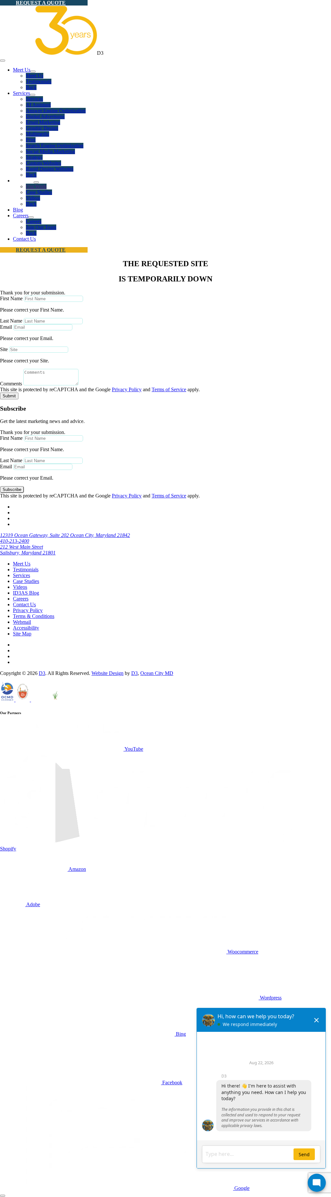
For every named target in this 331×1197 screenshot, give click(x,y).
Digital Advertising (45, 116)
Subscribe (12, 489)
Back (31, 87)
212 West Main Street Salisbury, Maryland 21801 (28, 549)
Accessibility (26, 628)
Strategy (34, 157)
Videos (33, 198)
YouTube (133, 749)
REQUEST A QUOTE (41, 3)
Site (4, 349)
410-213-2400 (14, 541)
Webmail (22, 622)
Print (31, 139)
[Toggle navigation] (2, 61)
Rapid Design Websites (49, 169)
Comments (11, 383)
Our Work (36, 186)
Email (6, 327)
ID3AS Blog (26, 593)
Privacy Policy (127, 389)
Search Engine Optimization (54, 145)
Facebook (171, 1082)
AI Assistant (38, 105)
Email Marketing (43, 122)
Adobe (32, 904)
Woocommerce (242, 951)
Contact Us (24, 239)
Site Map (22, 633)
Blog (18, 209)
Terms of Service (169, 389)
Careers (20, 215)
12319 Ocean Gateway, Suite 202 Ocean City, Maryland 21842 (65, 535)
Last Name (11, 321)
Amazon (77, 869)
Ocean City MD (156, 673)
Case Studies (39, 192)
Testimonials (38, 81)
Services (21, 93)
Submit (9, 395)
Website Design (107, 673)
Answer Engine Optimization (56, 110)
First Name (11, 298)
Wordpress (270, 997)
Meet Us (21, 70)
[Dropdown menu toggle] (33, 72)
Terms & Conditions (33, 616)
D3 (42, 673)
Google (241, 1188)
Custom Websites (43, 163)
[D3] (48, 53)
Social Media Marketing (50, 151)
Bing (180, 1034)
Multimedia (37, 134)
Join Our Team (41, 227)
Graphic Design (42, 128)
